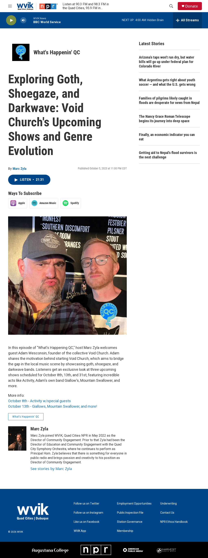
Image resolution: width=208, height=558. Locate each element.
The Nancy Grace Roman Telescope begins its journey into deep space (164, 118)
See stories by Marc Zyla (51, 468)
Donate (191, 6)
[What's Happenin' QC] (20, 52)
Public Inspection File (130, 512)
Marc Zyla (19, 169)
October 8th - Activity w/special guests (39, 401)
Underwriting (168, 503)
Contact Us (167, 512)
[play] (11, 20)
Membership (125, 530)
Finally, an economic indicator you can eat (167, 137)
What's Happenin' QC (57, 52)
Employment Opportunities (134, 503)
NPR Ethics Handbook (174, 521)
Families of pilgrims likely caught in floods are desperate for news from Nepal (169, 100)
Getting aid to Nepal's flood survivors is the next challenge (168, 155)
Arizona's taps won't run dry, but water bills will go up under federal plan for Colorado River (166, 61)
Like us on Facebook (86, 521)
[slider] (29, 20)
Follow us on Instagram (88, 512)
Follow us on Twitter (86, 503)
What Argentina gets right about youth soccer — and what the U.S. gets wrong (167, 82)
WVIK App (80, 530)
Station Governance (129, 521)
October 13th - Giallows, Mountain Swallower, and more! (52, 406)
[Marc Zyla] (17, 438)
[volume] (23, 20)
